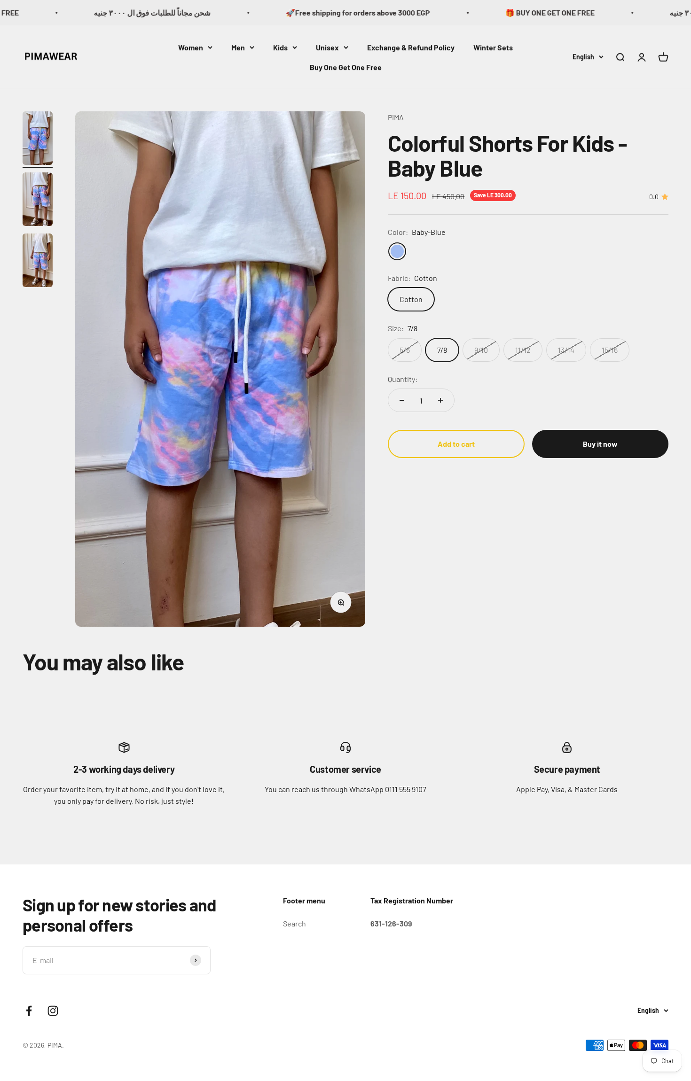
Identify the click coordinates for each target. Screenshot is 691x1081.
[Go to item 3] (38, 261)
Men (238, 47)
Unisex (327, 47)
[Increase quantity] (440, 400)
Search (294, 923)
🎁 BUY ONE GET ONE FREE (513, 12)
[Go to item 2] (38, 200)
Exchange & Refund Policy (411, 47)
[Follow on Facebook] (29, 1010)
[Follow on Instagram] (53, 1010)
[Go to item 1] (38, 139)
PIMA (396, 117)
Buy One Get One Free (346, 66)
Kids (280, 47)
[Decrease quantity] (402, 400)
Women (190, 47)
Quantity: (402, 378)
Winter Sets (493, 47)
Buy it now (600, 443)
